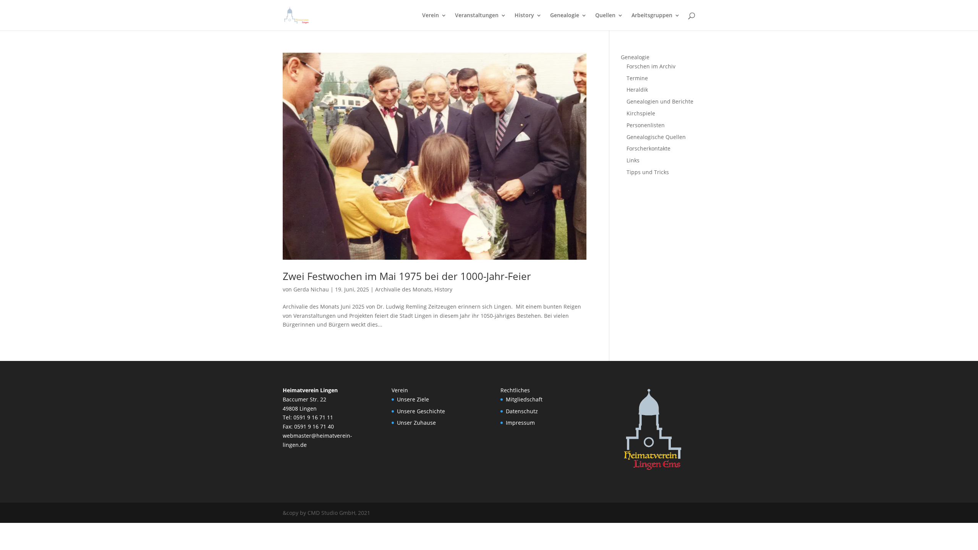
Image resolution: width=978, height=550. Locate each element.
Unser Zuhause (416, 422)
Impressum (520, 422)
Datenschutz (522, 411)
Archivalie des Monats (403, 289)
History (524, 16)
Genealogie (564, 16)
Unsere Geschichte (421, 411)
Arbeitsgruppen (651, 16)
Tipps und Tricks (648, 172)
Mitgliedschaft (524, 399)
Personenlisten (646, 125)
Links (633, 160)
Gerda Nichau (311, 289)
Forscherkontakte (648, 148)
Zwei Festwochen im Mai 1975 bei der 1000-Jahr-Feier (407, 276)
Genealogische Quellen (656, 137)
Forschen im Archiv (651, 66)
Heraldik (637, 89)
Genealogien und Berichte (660, 101)
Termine (637, 78)
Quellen (605, 16)
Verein (430, 16)
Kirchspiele (641, 113)
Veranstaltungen (477, 16)
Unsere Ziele (413, 399)
